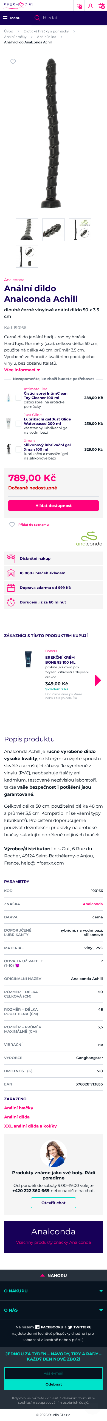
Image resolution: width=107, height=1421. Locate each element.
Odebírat (54, 1384)
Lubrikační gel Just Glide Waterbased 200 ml (47, 421)
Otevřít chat (53, 1202)
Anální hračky (15, 37)
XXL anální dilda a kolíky (30, 1126)
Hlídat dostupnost (53, 505)
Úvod (8, 31)
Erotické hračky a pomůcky (46, 31)
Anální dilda (46, 37)
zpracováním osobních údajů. (64, 1402)
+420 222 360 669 (31, 1190)
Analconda (14, 279)
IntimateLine (35, 389)
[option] (53, 674)
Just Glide (33, 414)
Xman (29, 440)
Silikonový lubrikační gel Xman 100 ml (47, 447)
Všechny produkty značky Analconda (53, 1242)
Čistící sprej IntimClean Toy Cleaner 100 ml (45, 395)
